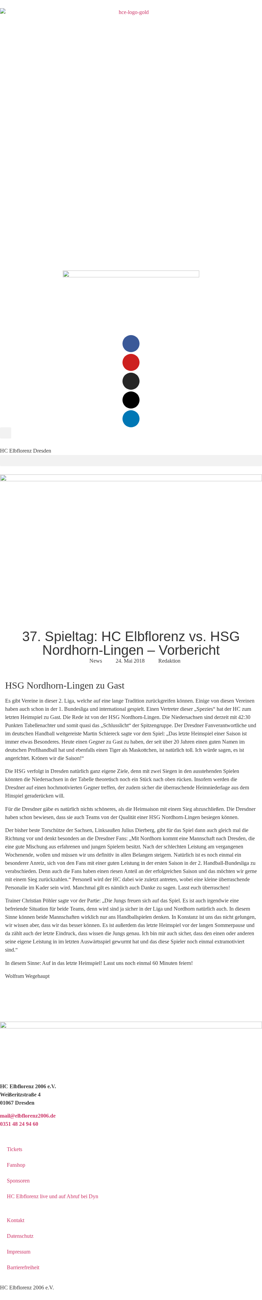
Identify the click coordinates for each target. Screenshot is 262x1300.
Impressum (18, 1252)
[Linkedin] (131, 418)
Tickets (14, 1149)
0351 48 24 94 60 (19, 1124)
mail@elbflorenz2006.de (28, 1116)
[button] (5, 433)
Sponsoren (18, 1181)
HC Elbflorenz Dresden (25, 451)
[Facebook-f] (131, 343)
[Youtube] (131, 362)
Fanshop (16, 1165)
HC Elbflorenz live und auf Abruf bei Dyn (52, 1196)
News (95, 661)
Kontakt (15, 1220)
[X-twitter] (131, 400)
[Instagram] (131, 381)
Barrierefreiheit (23, 1267)
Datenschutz (20, 1236)
